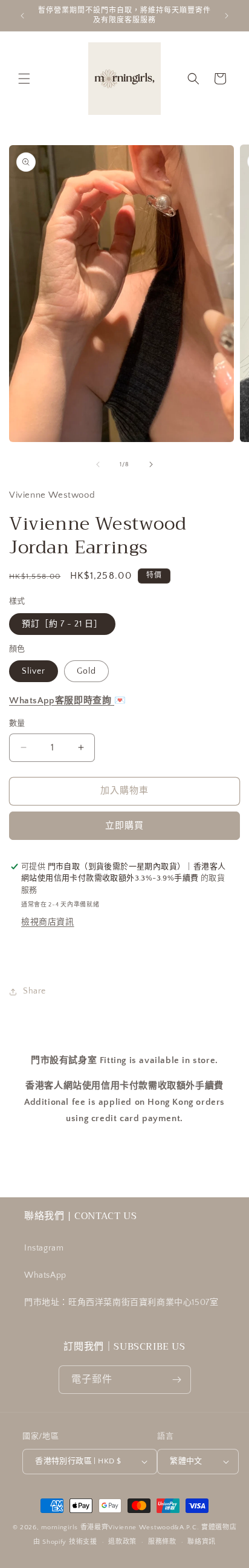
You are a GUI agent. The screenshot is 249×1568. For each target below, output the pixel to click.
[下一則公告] (226, 15)
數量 (17, 723)
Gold (86, 671)
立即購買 (124, 826)
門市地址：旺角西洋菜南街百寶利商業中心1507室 (121, 1302)
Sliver (33, 671)
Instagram (43, 1248)
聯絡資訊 (201, 1542)
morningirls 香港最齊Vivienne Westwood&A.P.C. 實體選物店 (138, 1527)
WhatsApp (45, 1275)
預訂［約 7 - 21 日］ (62, 624)
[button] (24, 78)
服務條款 (162, 1542)
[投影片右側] (151, 464)
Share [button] (34, 991)
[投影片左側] (98, 464)
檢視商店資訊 (47, 922)
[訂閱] (177, 1379)
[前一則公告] (22, 15)
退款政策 (122, 1542)
